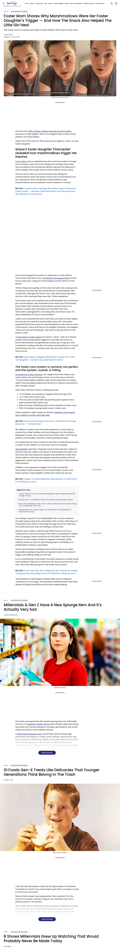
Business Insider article (38, 724)
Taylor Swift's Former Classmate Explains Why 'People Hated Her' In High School (47, 495)
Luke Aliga (7, 946)
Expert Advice (99, 3)
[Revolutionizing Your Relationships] (12, 3)
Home (6, 11)
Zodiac (31, 3)
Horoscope (39, 3)
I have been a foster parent (29, 337)
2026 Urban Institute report (29, 734)
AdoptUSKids (21, 449)
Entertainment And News (19, 11)
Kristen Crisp (8, 780)
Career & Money (88, 3)
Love (26, 3)
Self (45, 3)
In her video (20, 161)
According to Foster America (28, 374)
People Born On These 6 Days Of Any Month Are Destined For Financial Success (45, 511)
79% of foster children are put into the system (49, 131)
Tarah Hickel (8, 35)
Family (50, 3)
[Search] (111, 3)
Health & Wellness (76, 3)
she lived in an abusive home (56, 278)
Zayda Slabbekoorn (11, 615)
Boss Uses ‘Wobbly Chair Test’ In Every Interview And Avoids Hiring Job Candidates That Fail (48, 505)
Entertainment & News (61, 3)
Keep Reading (47, 753)
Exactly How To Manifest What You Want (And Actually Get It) (46, 500)
